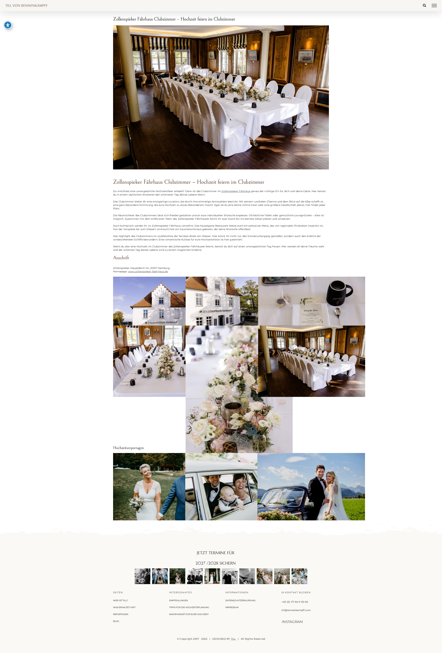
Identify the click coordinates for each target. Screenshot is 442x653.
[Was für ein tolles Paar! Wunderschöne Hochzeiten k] (299, 576)
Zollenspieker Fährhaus (236, 191)
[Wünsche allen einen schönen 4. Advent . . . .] (212, 576)
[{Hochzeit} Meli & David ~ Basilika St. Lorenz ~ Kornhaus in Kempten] (311, 489)
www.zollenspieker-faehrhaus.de (148, 271)
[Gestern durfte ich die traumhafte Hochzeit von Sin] (264, 576)
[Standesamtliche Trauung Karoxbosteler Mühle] (167, 489)
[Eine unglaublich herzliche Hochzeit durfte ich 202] (195, 576)
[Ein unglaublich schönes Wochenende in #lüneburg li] (160, 576)
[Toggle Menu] (434, 5)
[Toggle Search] (424, 5)
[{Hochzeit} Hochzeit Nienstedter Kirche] (239, 489)
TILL (233, 638)
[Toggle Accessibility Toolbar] (8, 25)
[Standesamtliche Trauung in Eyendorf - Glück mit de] (282, 576)
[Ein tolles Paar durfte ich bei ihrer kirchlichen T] (247, 576)
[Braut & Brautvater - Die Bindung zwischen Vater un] (230, 576)
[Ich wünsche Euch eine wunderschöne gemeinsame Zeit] (142, 576)
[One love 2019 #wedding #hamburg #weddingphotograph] (177, 576)
